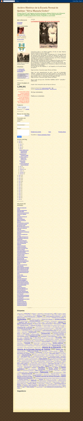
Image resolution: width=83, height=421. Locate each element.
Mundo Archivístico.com (22, 259)
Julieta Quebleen (31, 357)
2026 (20, 199)
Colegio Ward (24, 332)
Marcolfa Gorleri (34, 362)
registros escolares (42, 380)
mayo (21, 147)
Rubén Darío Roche (42, 384)
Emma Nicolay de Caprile (48, 337)
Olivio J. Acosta (39, 370)
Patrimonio (44, 372)
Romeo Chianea (41, 383)
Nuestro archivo (53, 369)
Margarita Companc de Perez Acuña (45, 362)
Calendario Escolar (24, 325)
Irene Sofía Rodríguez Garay (59, 352)
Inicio (49, 131)
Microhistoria (27, 367)
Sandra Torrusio (62, 384)
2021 (20, 191)
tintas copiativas (30, 386)
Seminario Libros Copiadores (30, 385)
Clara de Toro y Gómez (48, 329)
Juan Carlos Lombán (50, 354)
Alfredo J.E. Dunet (46, 314)
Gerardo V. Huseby (29, 344)
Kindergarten (21, 358)
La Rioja (26, 358)
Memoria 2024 (54, 366)
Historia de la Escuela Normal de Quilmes (33, 349)
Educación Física (28, 337)
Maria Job (25, 364)
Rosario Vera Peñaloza (33, 384)
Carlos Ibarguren (31, 326)
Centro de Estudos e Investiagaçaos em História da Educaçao (23, 232)
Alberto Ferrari (21, 314)
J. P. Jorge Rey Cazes (43, 353)
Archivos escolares (60, 319)
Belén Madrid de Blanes (51, 322)
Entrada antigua (62, 131)
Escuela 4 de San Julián (29, 340)
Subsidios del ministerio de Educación (53, 385)
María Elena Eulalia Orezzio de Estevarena (38, 363)
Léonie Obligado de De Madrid (56, 358)
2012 (20, 178)
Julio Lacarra (38, 357)
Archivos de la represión (47, 319)
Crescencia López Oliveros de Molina (42, 89)
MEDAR (42, 366)
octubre (21, 170)
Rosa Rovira (25, 384)
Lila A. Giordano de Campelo (39, 361)
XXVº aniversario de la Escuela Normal (53, 386)
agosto (21, 167)
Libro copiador (56, 359)
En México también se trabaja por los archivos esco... (23, 158)
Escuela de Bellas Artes (39, 340)
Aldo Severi (28, 314)
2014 (20, 181)
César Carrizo (58, 327)
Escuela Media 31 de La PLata (51, 340)
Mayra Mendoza (36, 366)
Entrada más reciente (36, 131)
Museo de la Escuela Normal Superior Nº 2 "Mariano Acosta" (22, 262)
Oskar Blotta (63, 370)
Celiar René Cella (56, 326)
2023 (20, 194)
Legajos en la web (20, 255)
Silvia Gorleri (41, 385)
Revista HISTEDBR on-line (22, 281)
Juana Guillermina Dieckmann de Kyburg (40, 356)
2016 (20, 184)
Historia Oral (59, 349)
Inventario (32, 352)
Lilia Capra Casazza (50, 361)
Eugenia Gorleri (62, 341)
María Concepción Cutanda (59, 362)
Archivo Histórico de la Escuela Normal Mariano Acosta (23, 151)
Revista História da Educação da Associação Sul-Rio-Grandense (23, 285)
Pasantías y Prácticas (33, 372)
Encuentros (59, 337)
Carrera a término (47, 326)
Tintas (23, 386)
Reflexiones (34, 380)
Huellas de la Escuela (21, 245)
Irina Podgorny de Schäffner (23, 353)
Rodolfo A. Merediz (32, 383)
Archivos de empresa (36, 319)
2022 (20, 193)
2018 (20, 187)
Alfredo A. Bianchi (36, 314)
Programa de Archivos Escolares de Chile (51, 375)
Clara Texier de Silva (58, 329)
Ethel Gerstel (54, 341)
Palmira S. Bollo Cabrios (22, 372)
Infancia (61, 351)
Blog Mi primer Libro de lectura (23, 226)
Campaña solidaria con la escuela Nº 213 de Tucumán (54, 325)
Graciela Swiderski (31, 345)
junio (21, 148)
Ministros (34, 367)
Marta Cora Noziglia (27, 366)
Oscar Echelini (57, 370)
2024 (20, 196)
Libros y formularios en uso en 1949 (25, 361)
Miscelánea (41, 367)
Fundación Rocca (20, 344)
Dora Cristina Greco (52, 336)
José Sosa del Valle (26, 354)
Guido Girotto (38, 345)
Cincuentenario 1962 (26, 329)
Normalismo (41, 369)
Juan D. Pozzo (58, 354)
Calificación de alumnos (35, 325)
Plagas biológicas (38, 373)
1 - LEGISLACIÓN (20, 69)
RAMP (28, 380)
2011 (20, 176)
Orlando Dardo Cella (49, 370)
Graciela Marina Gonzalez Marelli (55, 344)
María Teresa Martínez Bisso (48, 364)
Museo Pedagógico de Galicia (23, 268)
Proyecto (41, 379)
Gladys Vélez (36, 344)
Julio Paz (44, 357)
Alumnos (39, 316)
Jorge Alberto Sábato (54, 353)
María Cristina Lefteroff (22, 363)
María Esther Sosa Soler (53, 363)
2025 (20, 197)
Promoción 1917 (33, 379)
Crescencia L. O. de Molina (45, 332)
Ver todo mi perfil (20, 39)
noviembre (22, 172)
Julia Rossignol (24, 357)
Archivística (21, 319)
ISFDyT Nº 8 (34, 353)
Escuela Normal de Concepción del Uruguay (31, 341)
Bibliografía (60, 322)
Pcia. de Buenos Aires (57, 372)
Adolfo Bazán (40, 313)
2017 (20, 185)
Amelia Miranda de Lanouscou (53, 316)
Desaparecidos (45, 333)
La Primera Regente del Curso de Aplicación (45, 21)
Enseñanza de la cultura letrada (38, 339)
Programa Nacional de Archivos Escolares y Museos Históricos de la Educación (51, 378)
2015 (20, 182)
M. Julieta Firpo (58, 361)
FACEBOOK (19, 23)
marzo (21, 144)
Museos (56, 367)
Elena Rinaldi (38, 337)
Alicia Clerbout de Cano (29, 316)
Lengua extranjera (43, 358)
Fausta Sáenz (20, 343)
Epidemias (57, 339)
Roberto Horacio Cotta (21, 383)
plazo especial (46, 373)
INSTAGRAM (19, 22)
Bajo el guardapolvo (21, 219)
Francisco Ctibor (36, 343)
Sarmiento (19, 385)
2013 (20, 179)
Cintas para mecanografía (37, 329)
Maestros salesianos (25, 362)
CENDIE (62, 326)
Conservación (33, 332)
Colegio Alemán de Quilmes (27, 330)
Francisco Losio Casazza (46, 343)
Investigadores (39, 352)
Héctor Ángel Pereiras (28, 347)
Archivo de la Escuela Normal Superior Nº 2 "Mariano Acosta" (23, 214)
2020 (20, 190)
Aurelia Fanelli (33, 322)
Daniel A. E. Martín (35, 333)
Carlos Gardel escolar (21, 326)
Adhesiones (34, 313)
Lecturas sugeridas (33, 358)
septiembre (22, 169)
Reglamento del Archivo (52, 380)
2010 (20, 175)
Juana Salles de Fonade (54, 356)
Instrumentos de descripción (22, 352)
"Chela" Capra (20, 313)
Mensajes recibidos (62, 366)
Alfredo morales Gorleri (56, 314)
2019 (20, 188)
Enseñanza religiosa (49, 339)
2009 (20, 142)
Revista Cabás (20, 274)
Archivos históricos (35, 321)
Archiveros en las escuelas (58, 317)
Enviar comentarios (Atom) (44, 134)
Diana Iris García (60, 334)
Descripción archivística (58, 333)
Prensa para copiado (27, 375)
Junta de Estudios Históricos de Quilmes (57, 357)
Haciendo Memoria (56, 345)
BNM (64, 323)
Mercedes (20, 367)
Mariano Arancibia (58, 364)
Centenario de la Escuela (24, 328)
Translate (27, 109)
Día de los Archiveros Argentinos (33, 334)
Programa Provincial (23, 379)
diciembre (22, 173)
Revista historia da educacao (23, 282)
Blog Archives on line (21, 225)
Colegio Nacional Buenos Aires (49, 330)
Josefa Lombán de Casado (39, 354)
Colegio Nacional (37, 330)
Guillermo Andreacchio (46, 345)
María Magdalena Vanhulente (35, 364)
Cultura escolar (25, 333)
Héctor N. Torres (37, 347)
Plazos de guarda (55, 373)
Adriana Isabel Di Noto (48, 313)
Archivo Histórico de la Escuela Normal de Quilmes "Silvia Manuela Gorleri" (37, 9)
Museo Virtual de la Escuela (22, 269)
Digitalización (34, 336)
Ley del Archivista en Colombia (45, 359)
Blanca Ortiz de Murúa (47, 323)
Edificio (60, 336)
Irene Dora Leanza (48, 352)
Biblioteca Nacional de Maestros (24, 323)
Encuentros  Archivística (23, 339)
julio (20, 166)
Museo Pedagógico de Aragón (23, 267)
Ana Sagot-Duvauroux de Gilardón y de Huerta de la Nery (38, 317)
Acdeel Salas (27, 313)
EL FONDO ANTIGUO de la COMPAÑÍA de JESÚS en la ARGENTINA (22, 238)
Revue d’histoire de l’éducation (23, 295)
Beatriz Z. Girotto (41, 322)
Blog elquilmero (57, 323)
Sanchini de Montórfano (52, 384)
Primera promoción (37, 375)
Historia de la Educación (51, 347)
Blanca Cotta (38, 323)
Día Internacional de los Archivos (48, 334)
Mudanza (50, 367)
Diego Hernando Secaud (22, 336)
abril (20, 145)
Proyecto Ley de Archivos (51, 379)
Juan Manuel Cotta (25, 356)
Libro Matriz (63, 359)
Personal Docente (53, 89)
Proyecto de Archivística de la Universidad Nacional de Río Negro (23, 272)
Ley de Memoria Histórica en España (29, 359)
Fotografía (27, 343)
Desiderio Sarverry (20, 334)
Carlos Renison (39, 326)
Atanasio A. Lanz (23, 322)
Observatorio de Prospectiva (28, 370)
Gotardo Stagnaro (44, 344)
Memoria (47, 366)
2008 (20, 141)
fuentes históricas (58, 343)
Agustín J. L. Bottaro (62, 313)
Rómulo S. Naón (49, 383)
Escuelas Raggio (46, 341)
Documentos (43, 336)
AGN (55, 313)
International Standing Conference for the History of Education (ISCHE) (23, 253)
